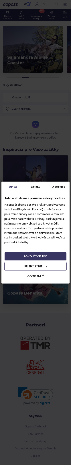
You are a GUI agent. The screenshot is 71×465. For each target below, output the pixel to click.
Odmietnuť (35, 276)
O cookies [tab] (58, 186)
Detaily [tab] (35, 186)
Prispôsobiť (33, 266)
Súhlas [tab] (13, 186)
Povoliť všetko (35, 256)
